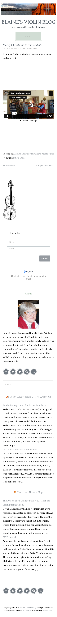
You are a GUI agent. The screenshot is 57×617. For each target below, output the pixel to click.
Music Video (48, 153)
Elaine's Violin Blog (28, 22)
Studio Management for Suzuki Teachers (24, 405)
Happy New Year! (45, 165)
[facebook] (6, 371)
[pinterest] (27, 371)
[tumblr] (13, 591)
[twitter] (20, 371)
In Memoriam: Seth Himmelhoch (20, 449)
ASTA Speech (9, 537)
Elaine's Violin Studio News (27, 153)
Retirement (9, 165)
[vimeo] (13, 371)
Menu (28, 36)
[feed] (33, 371)
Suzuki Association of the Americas (29, 396)
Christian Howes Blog (30, 492)
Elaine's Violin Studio (29, 48)
